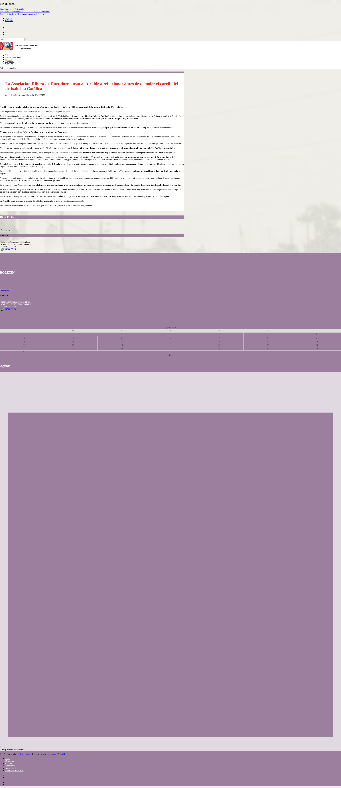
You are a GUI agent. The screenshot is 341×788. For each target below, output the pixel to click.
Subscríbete (5, 230)
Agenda (8, 18)
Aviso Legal (10, 768)
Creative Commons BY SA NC (53, 754)
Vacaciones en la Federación (12, 9)
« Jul (169, 355)
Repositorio (10, 766)
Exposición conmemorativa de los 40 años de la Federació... (25, 12)
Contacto (9, 20)
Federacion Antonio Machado (21, 95)
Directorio (9, 761)
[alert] (170, 561)
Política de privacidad (14, 770)
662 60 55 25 (10, 249)
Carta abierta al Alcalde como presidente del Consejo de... (24, 14)
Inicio (7, 758)
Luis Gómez (25, 754)
